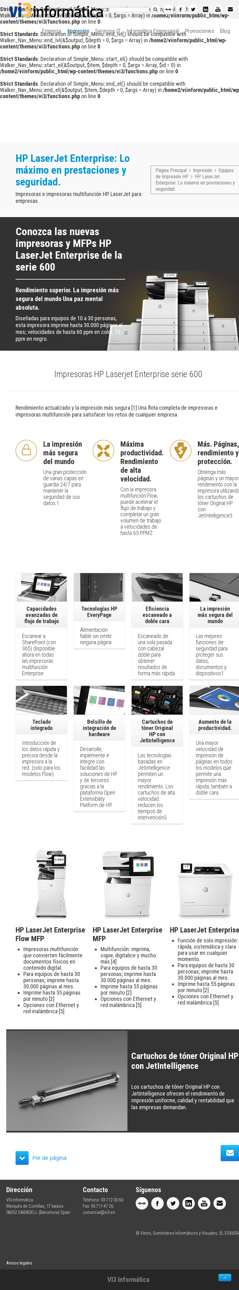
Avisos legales (19, 1263)
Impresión (78, 30)
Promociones (199, 30)
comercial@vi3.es (99, 1212)
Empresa (51, 30)
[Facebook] (180, 9)
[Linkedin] (205, 9)
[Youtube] (218, 9)
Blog (225, 30)
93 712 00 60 (112, 1200)
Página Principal (171, 170)
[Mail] (230, 9)
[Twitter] (193, 9)
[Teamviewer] (168, 9)
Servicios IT (107, 30)
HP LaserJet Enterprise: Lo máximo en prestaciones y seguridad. (195, 183)
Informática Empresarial (152, 30)
